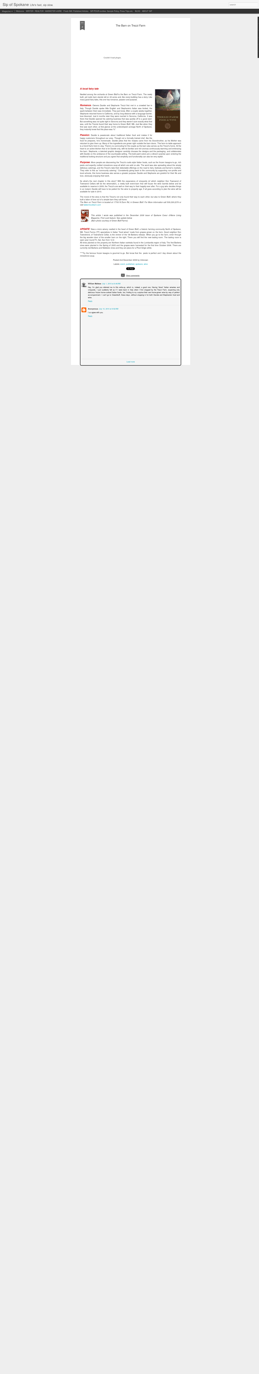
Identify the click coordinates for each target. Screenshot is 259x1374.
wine (146, 264)
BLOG (137, 11)
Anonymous (93, 308)
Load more (131, 361)
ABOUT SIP (147, 11)
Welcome (20, 11)
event (122, 264)
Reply (90, 300)
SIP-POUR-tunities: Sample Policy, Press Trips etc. (111, 11)
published (130, 264)
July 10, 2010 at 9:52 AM (108, 308)
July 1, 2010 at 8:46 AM (111, 283)
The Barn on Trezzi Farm (130, 25)
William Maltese (94, 283)
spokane (139, 264)
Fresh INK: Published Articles (76, 11)
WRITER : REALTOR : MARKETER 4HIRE (44, 11)
